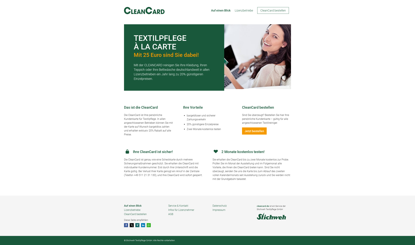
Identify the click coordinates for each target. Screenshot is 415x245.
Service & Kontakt (178, 205)
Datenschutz (220, 205)
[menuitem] (221, 10)
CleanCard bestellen (135, 214)
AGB (170, 214)
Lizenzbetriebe (132, 209)
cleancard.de (263, 206)
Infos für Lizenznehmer (181, 209)
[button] (126, 225)
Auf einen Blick (133, 205)
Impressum (219, 209)
